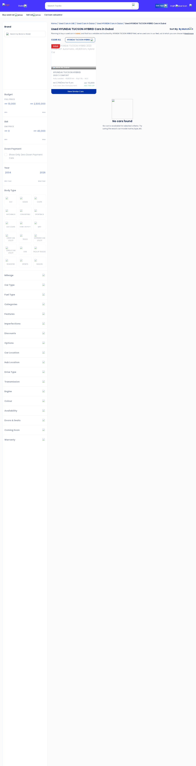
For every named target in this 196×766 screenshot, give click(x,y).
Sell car (29, 15)
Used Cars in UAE (67, 23)
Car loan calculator (53, 15)
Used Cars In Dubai (86, 23)
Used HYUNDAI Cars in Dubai (110, 23)
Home (54, 23)
